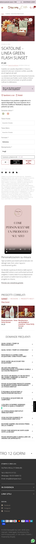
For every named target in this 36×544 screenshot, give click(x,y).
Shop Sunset (5, 302)
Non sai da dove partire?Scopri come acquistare (12, 88)
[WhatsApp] (13, 172)
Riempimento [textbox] (6, 147)
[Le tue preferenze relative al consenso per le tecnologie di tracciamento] (2, 408)
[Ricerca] (30, 7)
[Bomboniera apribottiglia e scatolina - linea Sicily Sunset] (26, 312)
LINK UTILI (6, 494)
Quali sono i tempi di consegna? (15, 350)
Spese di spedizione (13, 65)
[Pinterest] (10, 172)
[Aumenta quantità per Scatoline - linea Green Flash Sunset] (8, 162)
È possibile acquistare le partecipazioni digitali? (11, 392)
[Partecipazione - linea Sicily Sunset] (9, 312)
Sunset (4, 299)
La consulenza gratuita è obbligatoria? (12, 412)
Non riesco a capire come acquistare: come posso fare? (13, 355)
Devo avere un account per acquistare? (12, 362)
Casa (2, 14)
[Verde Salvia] (3, 114)
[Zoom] (30, 20)
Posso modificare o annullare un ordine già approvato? (15, 437)
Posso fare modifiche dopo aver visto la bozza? (15, 431)
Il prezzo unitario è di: (12, 157)
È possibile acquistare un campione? (12, 399)
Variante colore (7, 110)
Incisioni (14, 299)
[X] (6, 172)
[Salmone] (8, 114)
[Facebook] (2, 172)
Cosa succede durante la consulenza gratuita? (12, 418)
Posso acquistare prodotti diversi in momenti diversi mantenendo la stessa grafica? (16, 385)
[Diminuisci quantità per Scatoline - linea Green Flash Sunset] (2, 162)
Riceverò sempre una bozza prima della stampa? (15, 424)
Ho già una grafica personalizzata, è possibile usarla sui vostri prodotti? (16, 369)
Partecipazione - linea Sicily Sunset (9, 321)
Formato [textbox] (5, 138)
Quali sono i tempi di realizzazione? (10, 344)
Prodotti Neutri (28, 299)
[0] (33, 7)
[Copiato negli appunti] (17, 172)
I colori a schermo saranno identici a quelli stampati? (13, 405)
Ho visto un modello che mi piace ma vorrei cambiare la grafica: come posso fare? (15, 377)
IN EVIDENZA (7, 487)
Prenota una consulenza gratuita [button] (12, 283)
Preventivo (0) (35, 407)
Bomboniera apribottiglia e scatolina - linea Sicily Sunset (26, 323)
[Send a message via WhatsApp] (33, 541)
